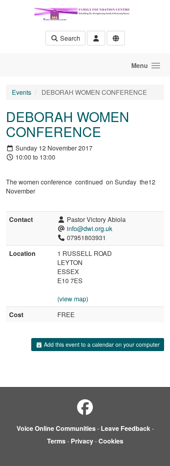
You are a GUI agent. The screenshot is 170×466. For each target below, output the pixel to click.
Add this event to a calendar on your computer (101, 344)
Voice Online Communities (56, 428)
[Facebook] (85, 406)
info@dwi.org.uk (89, 228)
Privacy (82, 440)
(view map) (72, 298)
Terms (56, 440)
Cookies (110, 440)
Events (21, 92)
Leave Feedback (125, 428)
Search (69, 38)
